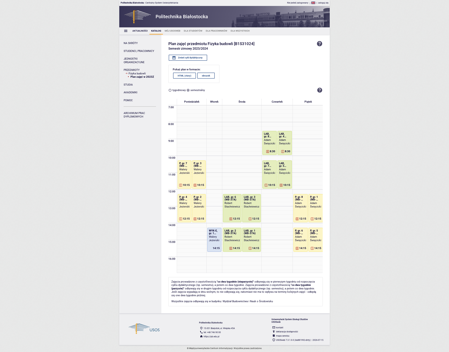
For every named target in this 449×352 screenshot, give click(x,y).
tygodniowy (179, 90)
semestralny (197, 90)
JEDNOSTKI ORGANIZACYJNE (134, 60)
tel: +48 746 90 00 (212, 332)
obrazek (206, 75)
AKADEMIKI (130, 92)
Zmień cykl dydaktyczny (190, 57)
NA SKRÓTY (131, 43)
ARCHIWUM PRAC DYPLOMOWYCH (134, 115)
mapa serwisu (282, 336)
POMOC (128, 100)
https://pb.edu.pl (211, 336)
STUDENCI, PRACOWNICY (139, 51)
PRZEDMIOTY (132, 70)
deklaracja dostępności (287, 331)
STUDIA (128, 84)
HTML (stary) (184, 75)
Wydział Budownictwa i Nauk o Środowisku (248, 301)
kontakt (279, 327)
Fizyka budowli (137, 73)
